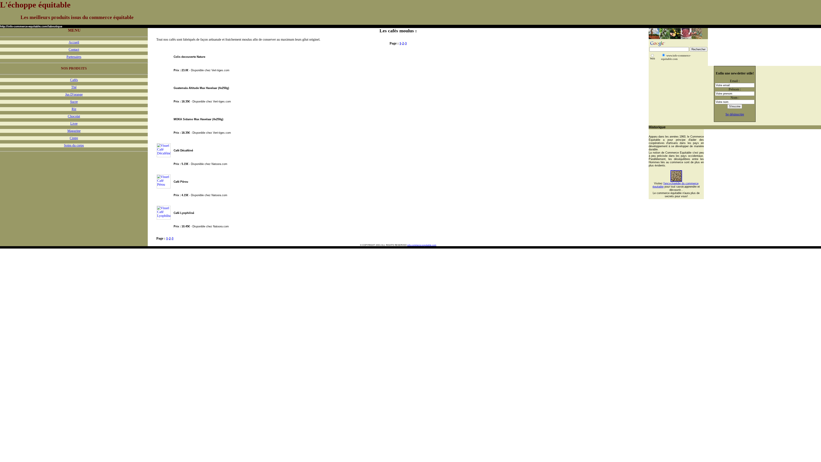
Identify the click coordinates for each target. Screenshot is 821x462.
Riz (74, 109)
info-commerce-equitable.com (421, 245)
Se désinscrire (734, 114)
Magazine (74, 131)
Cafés (74, 80)
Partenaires (73, 57)
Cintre (74, 138)
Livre (74, 123)
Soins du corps (74, 145)
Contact (74, 49)
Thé (74, 87)
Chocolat (74, 116)
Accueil (74, 42)
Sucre (74, 102)
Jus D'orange (74, 94)
